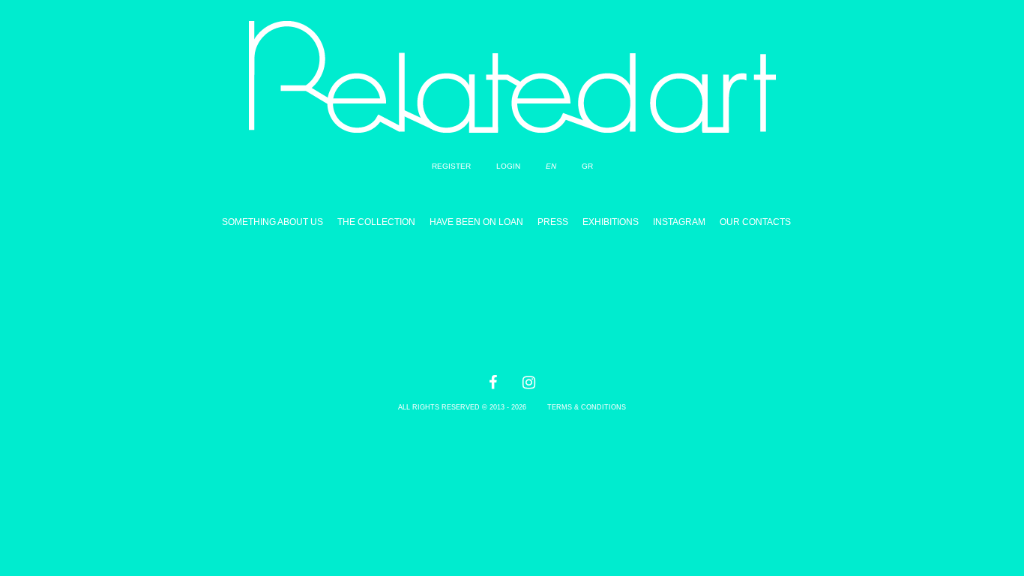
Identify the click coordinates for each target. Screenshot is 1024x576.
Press (552, 222)
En (551, 166)
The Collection (376, 222)
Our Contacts (755, 222)
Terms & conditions (586, 407)
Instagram (679, 222)
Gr (587, 166)
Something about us (272, 222)
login (508, 166)
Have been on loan (476, 222)
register (451, 166)
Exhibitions (610, 222)
